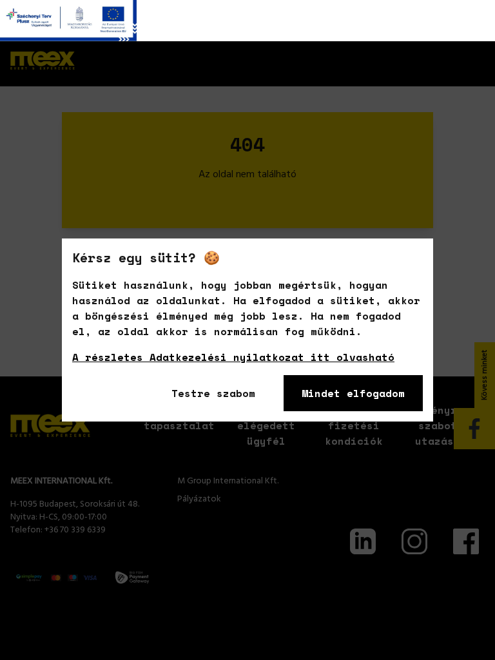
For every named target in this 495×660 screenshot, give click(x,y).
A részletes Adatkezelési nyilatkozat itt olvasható (233, 357)
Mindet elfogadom (353, 393)
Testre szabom (213, 393)
